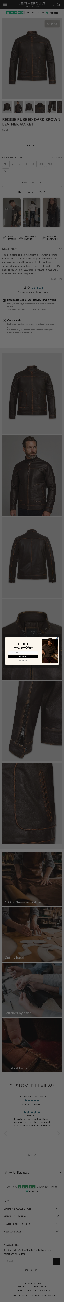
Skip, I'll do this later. (23, 660)
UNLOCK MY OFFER (23, 656)
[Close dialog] (57, 638)
